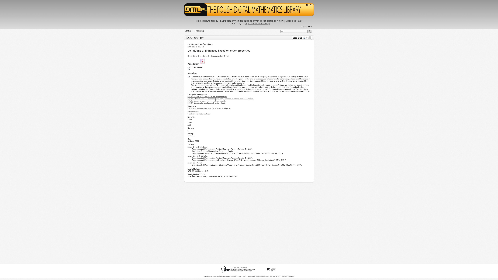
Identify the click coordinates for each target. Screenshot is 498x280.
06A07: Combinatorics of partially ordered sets (207, 103)
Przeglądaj (199, 31)
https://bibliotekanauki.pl (257, 23)
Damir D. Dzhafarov (211, 56)
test (282, 31)
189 (193, 47)
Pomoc (309, 27)
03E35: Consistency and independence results (207, 101)
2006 (189, 47)
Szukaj (188, 31)
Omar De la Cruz (194, 56)
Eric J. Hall (224, 56)
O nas (303, 27)
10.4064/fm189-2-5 (200, 171)
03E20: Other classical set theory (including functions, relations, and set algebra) (221, 99)
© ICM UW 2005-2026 (287, 276)
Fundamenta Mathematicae (200, 44)
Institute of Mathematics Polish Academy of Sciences (209, 108)
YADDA (257, 276)
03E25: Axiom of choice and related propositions (207, 97)
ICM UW (234, 276)
